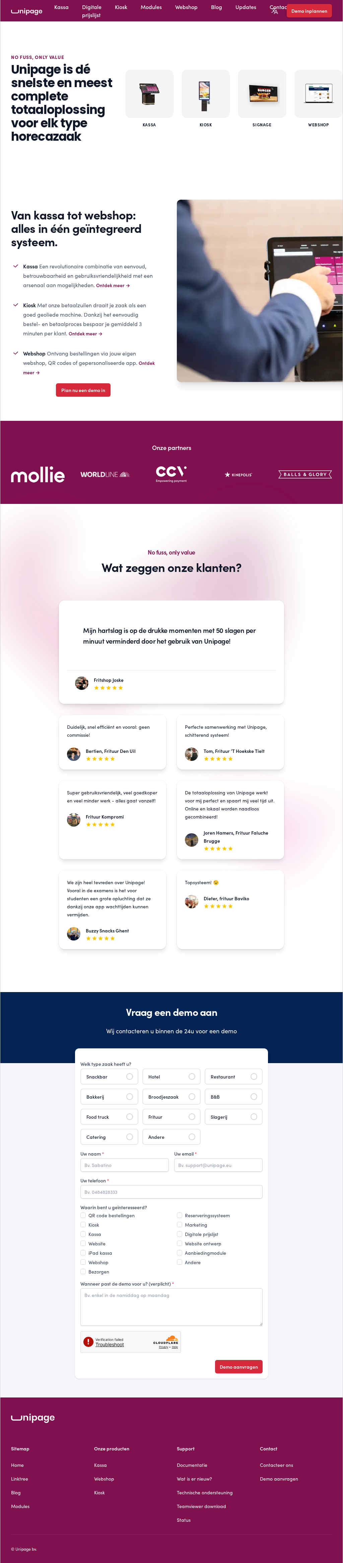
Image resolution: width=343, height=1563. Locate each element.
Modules (151, 6)
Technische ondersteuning (205, 1492)
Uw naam (92, 1153)
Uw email (185, 1153)
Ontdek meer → (113, 285)
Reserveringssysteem (207, 1215)
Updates (245, 6)
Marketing (196, 1224)
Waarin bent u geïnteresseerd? (113, 1207)
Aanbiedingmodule (205, 1252)
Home (17, 1464)
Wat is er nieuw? (194, 1478)
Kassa (61, 6)
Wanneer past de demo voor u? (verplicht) (127, 1283)
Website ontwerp (203, 1243)
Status (184, 1519)
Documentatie (192, 1464)
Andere (193, 1262)
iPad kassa (100, 1252)
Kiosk (121, 6)
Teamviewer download (201, 1506)
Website (97, 1243)
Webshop (186, 6)
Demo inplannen (309, 10)
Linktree (19, 1478)
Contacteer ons (276, 1464)
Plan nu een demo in (83, 390)
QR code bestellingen (111, 1215)
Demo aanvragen (239, 1366)
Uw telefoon (94, 1180)
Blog (216, 6)
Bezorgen (98, 1271)
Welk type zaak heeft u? (105, 1063)
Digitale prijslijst (91, 10)
